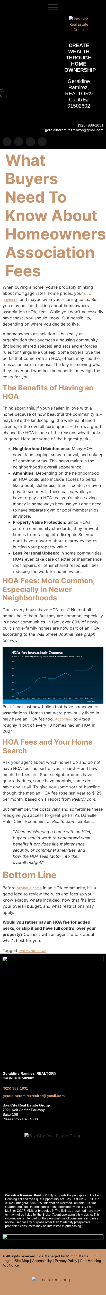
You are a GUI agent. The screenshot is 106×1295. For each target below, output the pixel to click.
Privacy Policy (66, 1261)
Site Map (22, 1261)
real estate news (32, 950)
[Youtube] (42, 141)
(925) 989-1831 (15, 1088)
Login (7, 1261)
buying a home (29, 888)
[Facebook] (18, 141)
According (63, 719)
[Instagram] (7, 141)
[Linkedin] (30, 141)
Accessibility (42, 1261)
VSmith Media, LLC (81, 1256)
